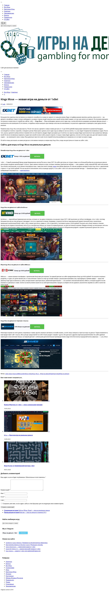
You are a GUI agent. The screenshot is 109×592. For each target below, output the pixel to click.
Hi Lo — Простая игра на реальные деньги (18, 435)
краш (54, 166)
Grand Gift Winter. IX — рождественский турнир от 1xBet (23, 549)
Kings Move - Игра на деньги (41, 374)
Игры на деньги (64, 374)
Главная (6, 5)
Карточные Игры (9, 9)
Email (3, 497)
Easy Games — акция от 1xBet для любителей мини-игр (23, 551)
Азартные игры (54, 374)
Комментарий (5, 490)
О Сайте (6, 19)
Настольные (10, 576)
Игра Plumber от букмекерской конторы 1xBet (19, 466)
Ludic (3, 104)
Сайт (2, 500)
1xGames (14, 374)
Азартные (7, 11)
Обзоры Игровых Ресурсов (14, 578)
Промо (8, 582)
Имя (2, 493)
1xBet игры (8, 374)
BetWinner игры (27, 374)
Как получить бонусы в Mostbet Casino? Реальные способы (24, 545)
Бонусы (6, 15)
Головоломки (10, 568)
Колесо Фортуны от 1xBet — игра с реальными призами (23, 405)
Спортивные (10, 584)
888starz (20, 374)
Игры (7, 570)
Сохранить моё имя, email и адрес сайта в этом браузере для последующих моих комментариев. (33, 504)
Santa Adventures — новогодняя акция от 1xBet (20, 547)
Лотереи (8, 574)
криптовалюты (24, 170)
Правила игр (8, 17)
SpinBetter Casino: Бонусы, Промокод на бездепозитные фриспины (27, 543)
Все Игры (7, 7)
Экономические (9, 13)
